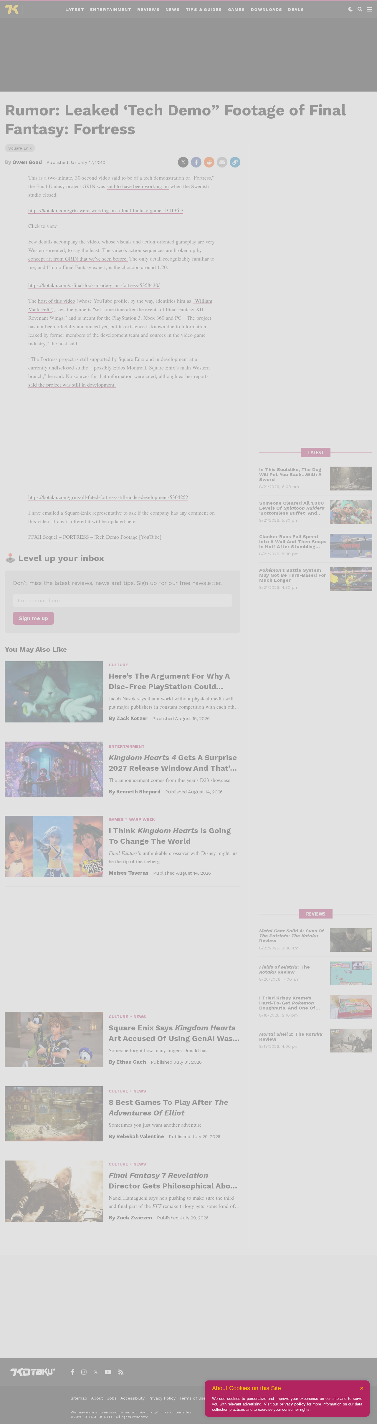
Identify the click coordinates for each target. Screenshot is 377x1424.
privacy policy (292, 1404)
